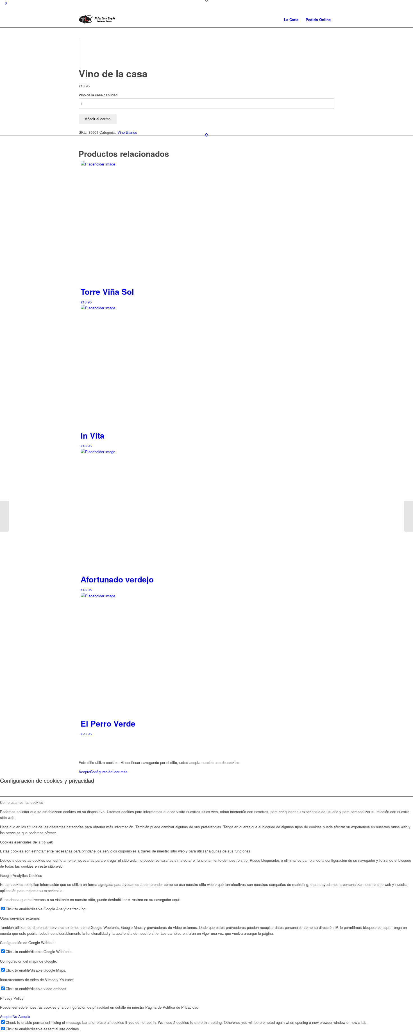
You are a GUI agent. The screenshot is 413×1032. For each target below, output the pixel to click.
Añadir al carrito (97, 119)
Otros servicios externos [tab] (20, 918)
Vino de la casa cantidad (98, 95)
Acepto (84, 771)
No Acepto (21, 1016)
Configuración (101, 771)
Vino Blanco (127, 132)
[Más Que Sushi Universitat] (97, 19)
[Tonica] (4, 516)
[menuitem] (291, 19)
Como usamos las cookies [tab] (21, 802)
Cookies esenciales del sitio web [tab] (26, 842)
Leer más (120, 771)
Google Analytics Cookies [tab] (21, 875)
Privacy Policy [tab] (12, 998)
